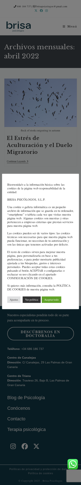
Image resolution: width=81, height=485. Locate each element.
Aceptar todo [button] (51, 299)
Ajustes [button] (14, 299)
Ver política (31, 299)
